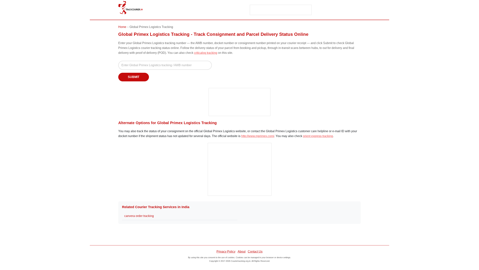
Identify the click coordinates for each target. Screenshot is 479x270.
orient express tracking (318, 136)
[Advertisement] (281, 10)
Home (122, 26)
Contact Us (255, 251)
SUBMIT (133, 77)
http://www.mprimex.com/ (257, 136)
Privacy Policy (225, 251)
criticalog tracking (205, 52)
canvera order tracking (139, 216)
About (241, 251)
